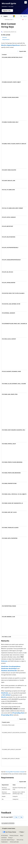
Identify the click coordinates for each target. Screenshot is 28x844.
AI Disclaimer (4, 835)
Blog (21, 835)
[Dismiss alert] (25, 2)
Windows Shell (9, 19)
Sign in (25, 16)
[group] (14, 345)
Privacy (10, 837)
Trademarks (4, 842)
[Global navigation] (1, 16)
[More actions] (25, 19)
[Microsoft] (14, 16)
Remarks (4, 37)
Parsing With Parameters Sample (15, 772)
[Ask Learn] (23, 19)
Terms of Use (20, 839)
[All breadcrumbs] (2, 19)
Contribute (4, 837)
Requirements (5, 39)
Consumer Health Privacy (7, 839)
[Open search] (21, 16)
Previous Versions (14, 835)
